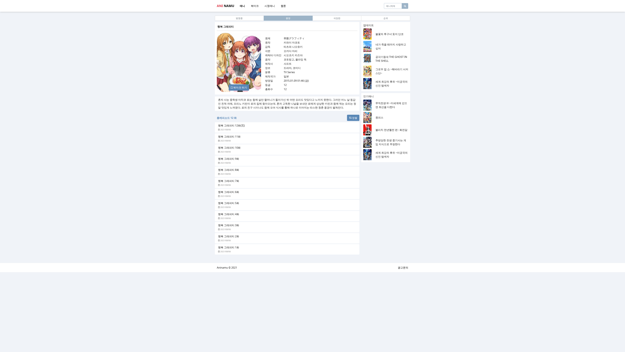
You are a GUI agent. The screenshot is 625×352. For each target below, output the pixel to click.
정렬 (354, 118)
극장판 (336, 18)
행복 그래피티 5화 (228, 203)
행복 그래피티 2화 (228, 236)
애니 (242, 6)
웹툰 (283, 6)
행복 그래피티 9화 (228, 159)
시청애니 (269, 6)
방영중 (239, 18)
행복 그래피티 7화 (228, 181)
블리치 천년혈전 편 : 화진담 (391, 130)
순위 (385, 18)
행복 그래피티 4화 (228, 214)
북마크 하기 (240, 87)
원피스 (379, 117)
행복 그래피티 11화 (229, 136)
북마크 (255, 6)
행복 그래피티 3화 (228, 225)
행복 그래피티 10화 (229, 147)
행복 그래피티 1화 (228, 247)
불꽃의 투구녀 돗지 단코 (389, 34)
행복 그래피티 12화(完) (231, 125)
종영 (288, 18)
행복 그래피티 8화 (228, 170)
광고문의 (403, 267)
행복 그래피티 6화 (228, 192)
